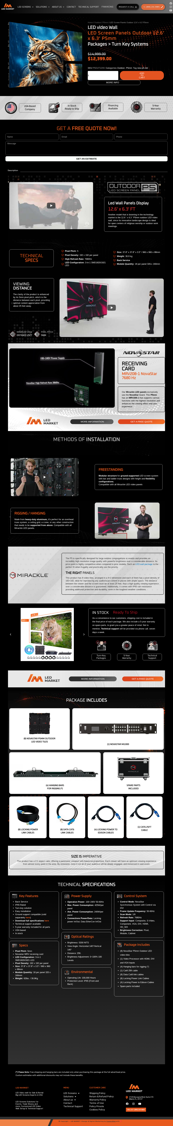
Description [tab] (13, 170)
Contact (71, 7)
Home (90, 22)
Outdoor (97, 22)
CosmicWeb (111, 1121)
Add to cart (142, 75)
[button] (10, 634)
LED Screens (24, 7)
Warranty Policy (97, 1099)
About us (57, 7)
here (46, 921)
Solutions (41, 7)
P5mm (105, 22)
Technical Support (88, 7)
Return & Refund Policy (101, 1096)
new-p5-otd (142, 68)
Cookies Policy (97, 1109)
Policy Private (96, 1106)
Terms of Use (96, 1103)
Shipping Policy (97, 1093)
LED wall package (144, 564)
